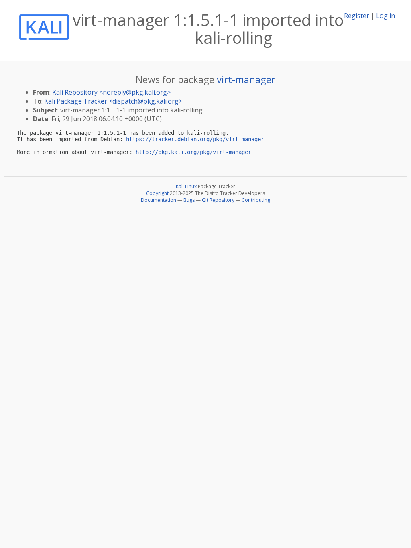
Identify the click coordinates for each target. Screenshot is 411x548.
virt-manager (246, 79)
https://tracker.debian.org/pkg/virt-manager (195, 139)
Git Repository (218, 200)
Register (356, 15)
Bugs (189, 200)
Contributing (256, 200)
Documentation (158, 200)
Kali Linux (186, 186)
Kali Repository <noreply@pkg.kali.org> (111, 92)
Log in (385, 15)
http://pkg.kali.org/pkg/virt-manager (193, 152)
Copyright (157, 193)
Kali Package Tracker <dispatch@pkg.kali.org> (113, 101)
